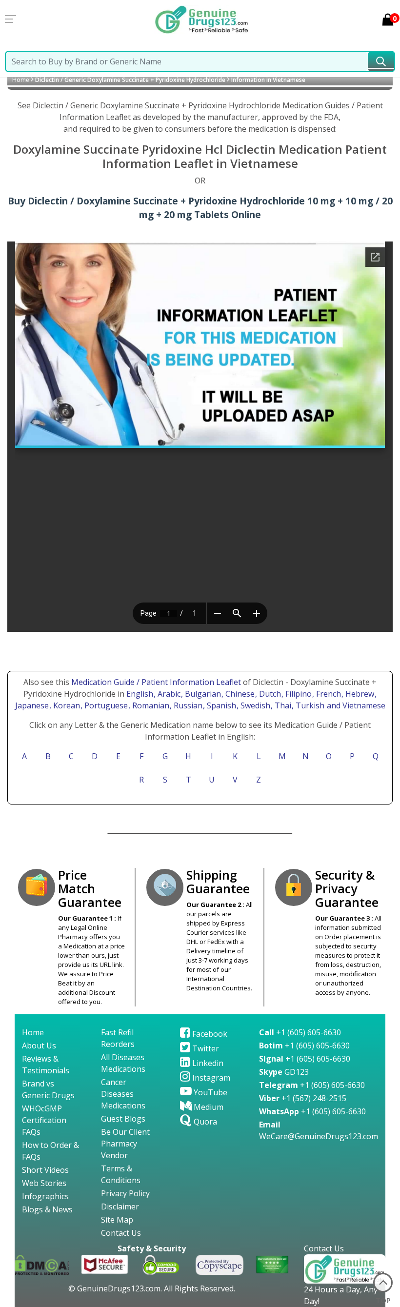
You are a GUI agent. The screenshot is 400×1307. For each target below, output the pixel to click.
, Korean (65, 705)
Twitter (204, 1048)
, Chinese (239, 693)
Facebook (208, 1033)
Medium (207, 1107)
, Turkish (309, 705)
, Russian (187, 705)
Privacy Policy (125, 1193)
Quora (204, 1121)
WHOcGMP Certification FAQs (44, 1120)
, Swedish (254, 705)
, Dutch (269, 693)
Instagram (210, 1077)
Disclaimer (120, 1206)
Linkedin (206, 1063)
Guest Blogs (123, 1118)
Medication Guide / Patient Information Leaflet (156, 682)
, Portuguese (105, 705)
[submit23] (381, 61)
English (139, 693)
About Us (39, 1045)
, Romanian (149, 705)
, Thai (282, 705)
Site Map (117, 1219)
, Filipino (297, 693)
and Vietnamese (355, 705)
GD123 (284, 1071)
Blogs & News (47, 1209)
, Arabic (168, 693)
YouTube (209, 1092)
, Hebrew (358, 693)
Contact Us (121, 1232)
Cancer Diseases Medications (123, 1094)
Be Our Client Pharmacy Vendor (125, 1143)
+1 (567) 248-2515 (302, 1098)
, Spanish (220, 705)
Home (20, 80)
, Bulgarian (202, 693)
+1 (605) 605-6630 (300, 1032)
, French (327, 693)
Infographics (45, 1196)
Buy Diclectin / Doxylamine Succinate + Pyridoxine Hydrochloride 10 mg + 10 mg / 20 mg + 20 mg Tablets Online (200, 207)
